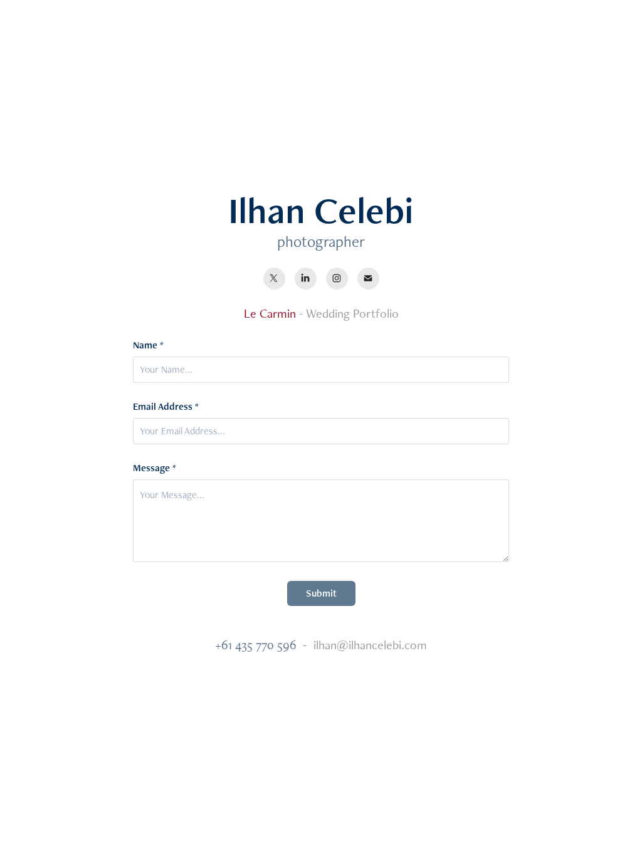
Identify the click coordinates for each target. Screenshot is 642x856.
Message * (154, 468)
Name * (148, 345)
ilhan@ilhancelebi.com (370, 645)
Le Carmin (270, 313)
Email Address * (166, 407)
